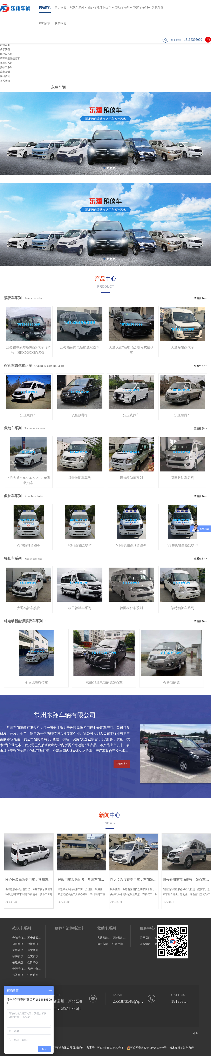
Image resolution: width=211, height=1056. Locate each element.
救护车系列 (140, 7)
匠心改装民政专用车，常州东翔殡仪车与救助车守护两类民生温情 (53, 879)
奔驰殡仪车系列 (21, 937)
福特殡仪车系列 (21, 956)
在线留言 (45, 23)
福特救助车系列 (121, 937)
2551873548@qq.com (131, 1001)
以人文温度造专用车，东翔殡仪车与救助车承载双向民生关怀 (154, 879)
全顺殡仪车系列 (21, 968)
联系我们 (60, 23)
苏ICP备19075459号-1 (110, 1047)
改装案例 (157, 7)
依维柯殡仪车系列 (23, 962)
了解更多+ (121, 763)
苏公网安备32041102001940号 (148, 1047)
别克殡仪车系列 (36, 956)
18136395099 (182, 1001)
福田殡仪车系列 (21, 943)
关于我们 (60, 7)
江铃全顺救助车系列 (124, 943)
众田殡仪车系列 (36, 962)
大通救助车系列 (106, 937)
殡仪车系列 (77, 7)
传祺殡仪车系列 (21, 974)
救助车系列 (122, 7)
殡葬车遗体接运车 (99, 7)
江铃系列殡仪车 (36, 974)
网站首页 (45, 7)
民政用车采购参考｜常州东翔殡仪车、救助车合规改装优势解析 (104, 879)
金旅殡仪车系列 (36, 943)
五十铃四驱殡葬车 (38, 937)
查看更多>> (200, 298)
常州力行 (188, 1047)
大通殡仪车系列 (21, 950)
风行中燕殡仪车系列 (39, 968)
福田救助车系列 (106, 943)
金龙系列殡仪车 (36, 950)
